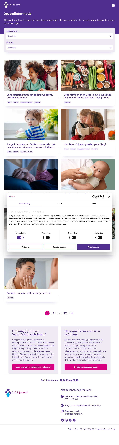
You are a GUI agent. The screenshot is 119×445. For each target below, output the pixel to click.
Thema (9, 42)
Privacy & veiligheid (87, 429)
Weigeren (25, 247)
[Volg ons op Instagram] (66, 420)
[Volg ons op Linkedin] (70, 420)
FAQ (69, 429)
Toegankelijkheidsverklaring (105, 429)
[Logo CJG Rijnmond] (17, 398)
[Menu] (113, 5)
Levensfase (11, 31)
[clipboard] (61, 380)
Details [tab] (59, 204)
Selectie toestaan (59, 247)
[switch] (46, 237)
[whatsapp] (67, 380)
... (59, 313)
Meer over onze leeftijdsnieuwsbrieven (33, 367)
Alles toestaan (93, 247)
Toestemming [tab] (24, 204)
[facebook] (70, 380)
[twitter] (77, 380)
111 (65, 313)
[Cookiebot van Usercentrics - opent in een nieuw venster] (94, 197)
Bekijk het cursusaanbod (85, 367)
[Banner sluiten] (109, 197)
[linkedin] (74, 380)
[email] (64, 380)
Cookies (75, 429)
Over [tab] (94, 204)
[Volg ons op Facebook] (62, 420)
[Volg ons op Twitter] (74, 420)
